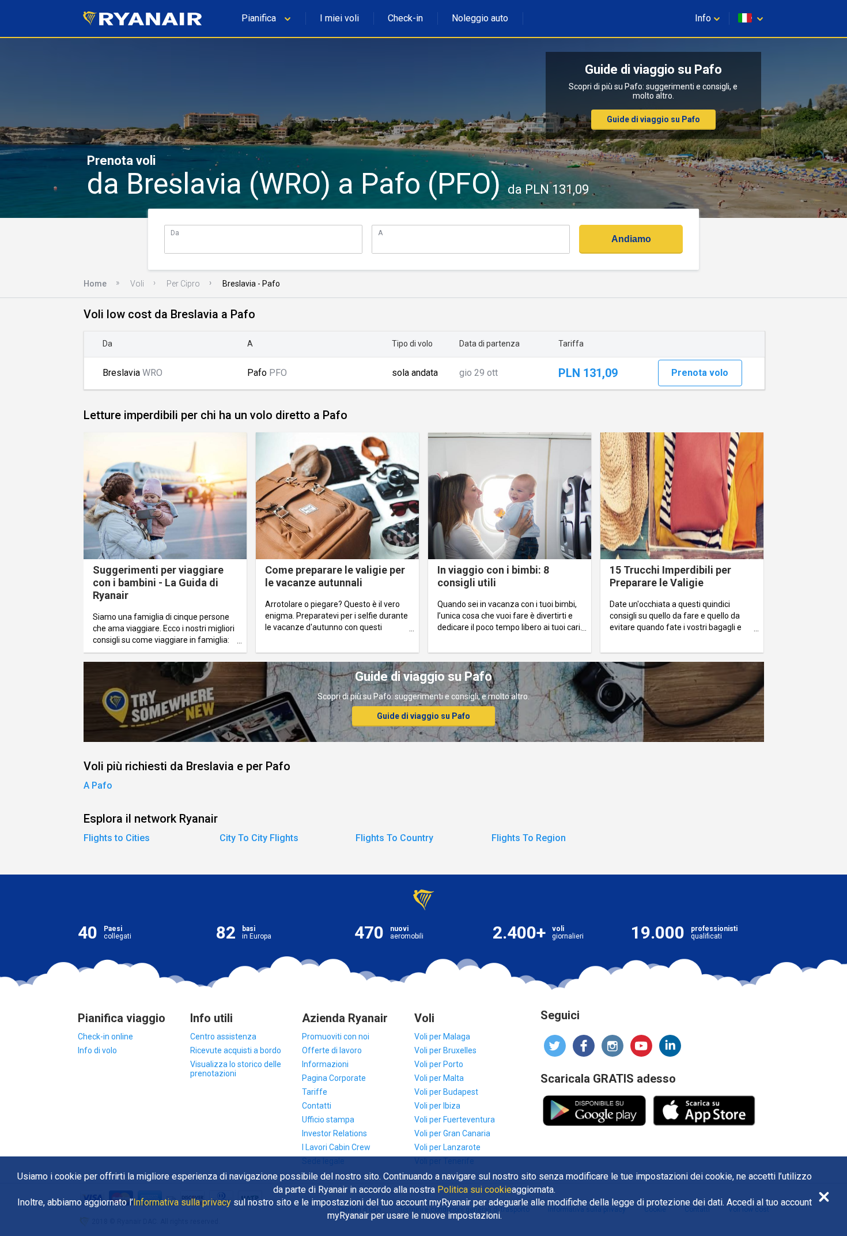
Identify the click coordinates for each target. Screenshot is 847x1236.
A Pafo (98, 785)
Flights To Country (394, 837)
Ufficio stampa (328, 1119)
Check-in (405, 18)
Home (95, 283)
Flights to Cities (117, 837)
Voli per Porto (438, 1064)
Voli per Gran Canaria (452, 1133)
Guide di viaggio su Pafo (653, 119)
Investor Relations (334, 1133)
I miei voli (339, 18)
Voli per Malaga (442, 1036)
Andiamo (631, 239)
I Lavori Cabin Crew (336, 1147)
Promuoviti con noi (335, 1036)
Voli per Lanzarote (447, 1147)
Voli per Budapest (446, 1091)
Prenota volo (699, 372)
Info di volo (97, 1050)
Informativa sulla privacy (182, 1202)
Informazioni (325, 1064)
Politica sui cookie (474, 1190)
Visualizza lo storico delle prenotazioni (235, 1069)
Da (175, 232)
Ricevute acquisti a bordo (235, 1050)
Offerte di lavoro (332, 1050)
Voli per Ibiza (437, 1105)
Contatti (316, 1105)
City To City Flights (259, 837)
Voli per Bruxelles (445, 1050)
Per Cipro (183, 283)
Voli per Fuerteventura (454, 1119)
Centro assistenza (223, 1036)
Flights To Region (528, 837)
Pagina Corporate (334, 1078)
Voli (137, 283)
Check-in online (105, 1036)
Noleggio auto (480, 18)
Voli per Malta (439, 1078)
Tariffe (314, 1091)
